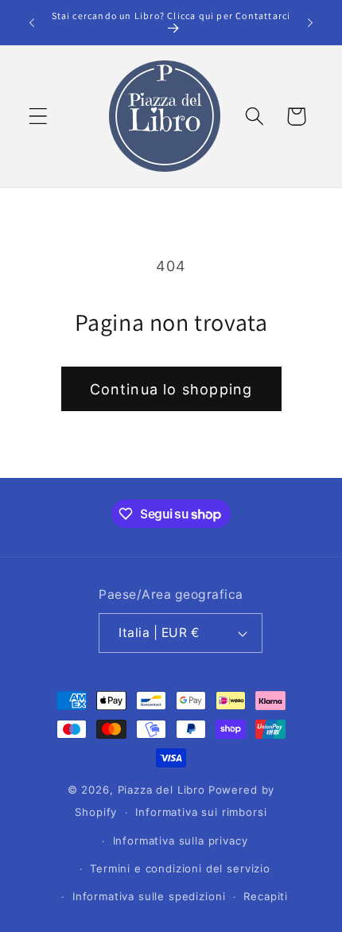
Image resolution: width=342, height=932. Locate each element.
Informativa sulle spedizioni (149, 896)
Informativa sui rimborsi (200, 812)
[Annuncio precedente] (31, 22)
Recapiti (265, 896)
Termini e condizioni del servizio (180, 868)
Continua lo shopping (171, 389)
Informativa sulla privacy (180, 840)
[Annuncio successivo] (310, 22)
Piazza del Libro (161, 789)
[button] (38, 116)
